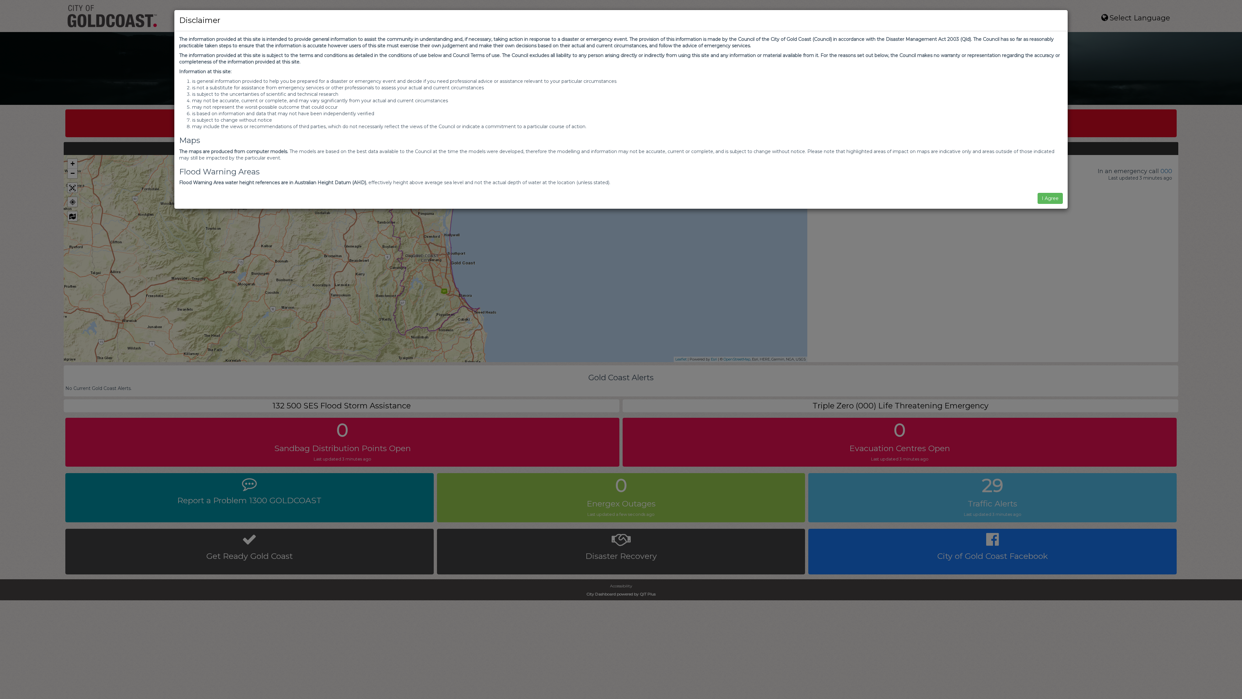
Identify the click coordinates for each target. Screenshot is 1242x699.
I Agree (1050, 198)
